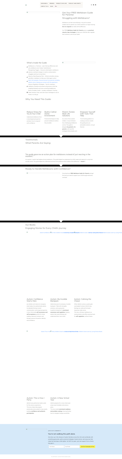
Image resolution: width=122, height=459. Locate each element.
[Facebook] (94, 5)
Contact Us (44, 6)
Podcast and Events (75, 3)
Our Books (44, 3)
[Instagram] (91, 5)
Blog (51, 6)
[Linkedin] (96, 5)
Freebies (52, 3)
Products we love (61, 3)
